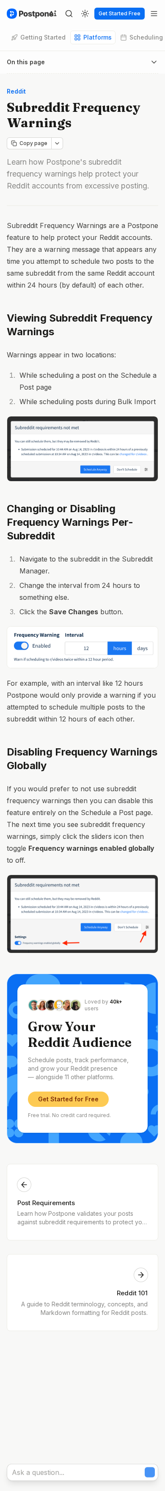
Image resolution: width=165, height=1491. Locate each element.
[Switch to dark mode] (85, 13)
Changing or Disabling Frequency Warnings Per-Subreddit (70, 522)
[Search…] (69, 13)
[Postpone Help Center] (30, 14)
